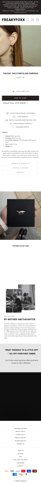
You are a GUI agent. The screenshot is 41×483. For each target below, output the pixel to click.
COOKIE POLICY (20, 435)
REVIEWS (20, 454)
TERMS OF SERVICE (20, 438)
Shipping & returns (20, 168)
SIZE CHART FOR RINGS (20, 460)
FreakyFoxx (13, 20)
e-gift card (25, 233)
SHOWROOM (20, 463)
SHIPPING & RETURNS (20, 428)
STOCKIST (20, 466)
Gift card (9, 233)
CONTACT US (20, 444)
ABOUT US (20, 450)
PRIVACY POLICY (21, 431)
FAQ (20, 457)
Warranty (20, 172)
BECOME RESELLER (20, 441)
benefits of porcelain (20, 163)
